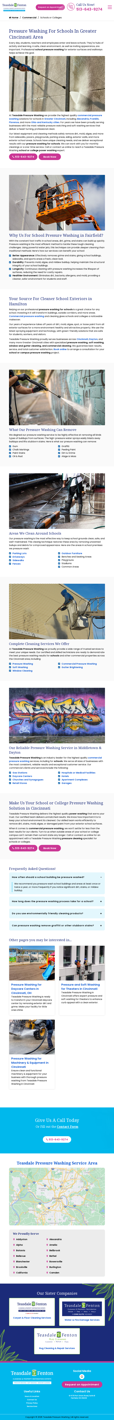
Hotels (65, 776)
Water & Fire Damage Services (82, 1320)
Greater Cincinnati (54, 118)
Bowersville (55, 1261)
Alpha (19, 1244)
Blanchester (23, 1261)
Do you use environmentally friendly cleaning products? (47, 913)
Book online (60, 349)
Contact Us (32, 1400)
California (22, 1272)
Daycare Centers (22, 776)
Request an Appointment (50, 7)
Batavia (20, 1250)
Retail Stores (20, 783)
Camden (54, 1272)
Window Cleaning (22, 670)
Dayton (93, 339)
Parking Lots (20, 553)
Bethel (52, 1256)
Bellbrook (54, 1250)
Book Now (49, 157)
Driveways (19, 556)
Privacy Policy (32, 1403)
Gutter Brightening (72, 667)
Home (14, 17)
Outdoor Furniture (72, 553)
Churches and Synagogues (28, 779)
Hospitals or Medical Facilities (78, 772)
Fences (17, 563)
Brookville (21, 1267)
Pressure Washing (23, 663)
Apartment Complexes (75, 779)
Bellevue (21, 1256)
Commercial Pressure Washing (79, 663)
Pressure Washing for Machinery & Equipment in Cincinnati (30, 1063)
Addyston (21, 1239)
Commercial (29, 17)
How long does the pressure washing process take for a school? (53, 901)
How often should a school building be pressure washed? (48, 877)
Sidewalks (18, 560)
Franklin (94, 118)
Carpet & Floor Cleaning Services (32, 1317)
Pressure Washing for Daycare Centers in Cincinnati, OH (26, 989)
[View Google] (81, 1376)
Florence (14, 122)
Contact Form (67, 1126)
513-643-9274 (89, 9)
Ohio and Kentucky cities (45, 122)
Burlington (55, 1267)
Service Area (32, 1406)
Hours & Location (32, 1396)
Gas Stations (20, 772)
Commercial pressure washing (26, 316)
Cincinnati (82, 339)
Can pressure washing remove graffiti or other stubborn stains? (53, 925)
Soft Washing (20, 667)
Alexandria (83, 118)
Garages (67, 783)
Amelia (53, 1244)
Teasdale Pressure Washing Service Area (57, 1163)
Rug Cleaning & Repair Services (57, 1348)
